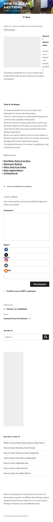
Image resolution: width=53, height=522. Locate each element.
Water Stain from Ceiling (15, 167)
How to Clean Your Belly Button (17, 473)
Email (7, 258)
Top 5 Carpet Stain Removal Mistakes (20, 458)
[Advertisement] (22, 52)
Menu (28, 17)
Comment (9, 210)
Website (7, 270)
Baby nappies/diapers (13, 170)
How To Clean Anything (17, 5)
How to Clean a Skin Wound (15, 468)
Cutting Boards (11, 173)
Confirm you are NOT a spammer (21, 291)
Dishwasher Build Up (13, 164)
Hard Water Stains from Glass (17, 161)
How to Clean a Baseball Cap (16, 463)
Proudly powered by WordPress (16, 516)
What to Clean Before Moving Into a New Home (24, 443)
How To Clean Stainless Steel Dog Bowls (21, 453)
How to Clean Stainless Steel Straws (19, 448)
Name (7, 245)
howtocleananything (31, 26)
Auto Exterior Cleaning (19, 186)
